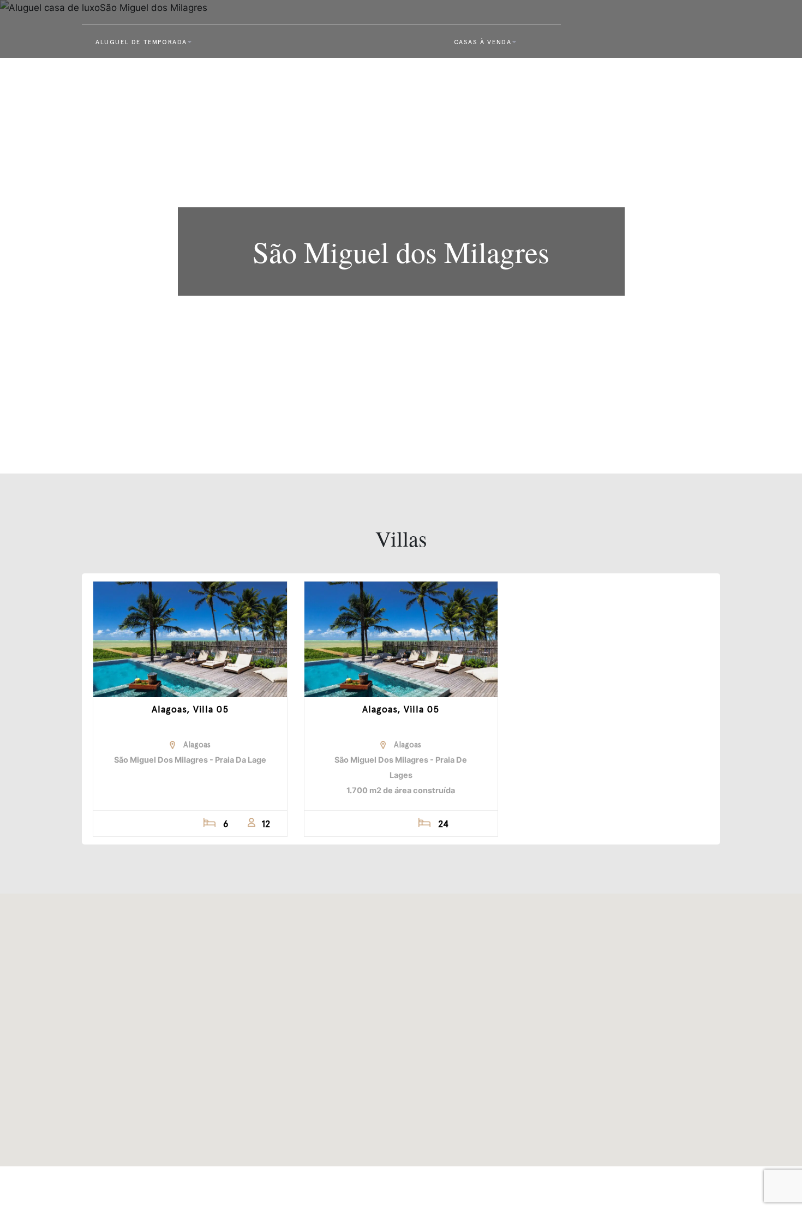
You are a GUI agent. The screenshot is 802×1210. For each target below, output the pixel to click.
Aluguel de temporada (141, 42)
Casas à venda (483, 42)
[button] (401, 1023)
